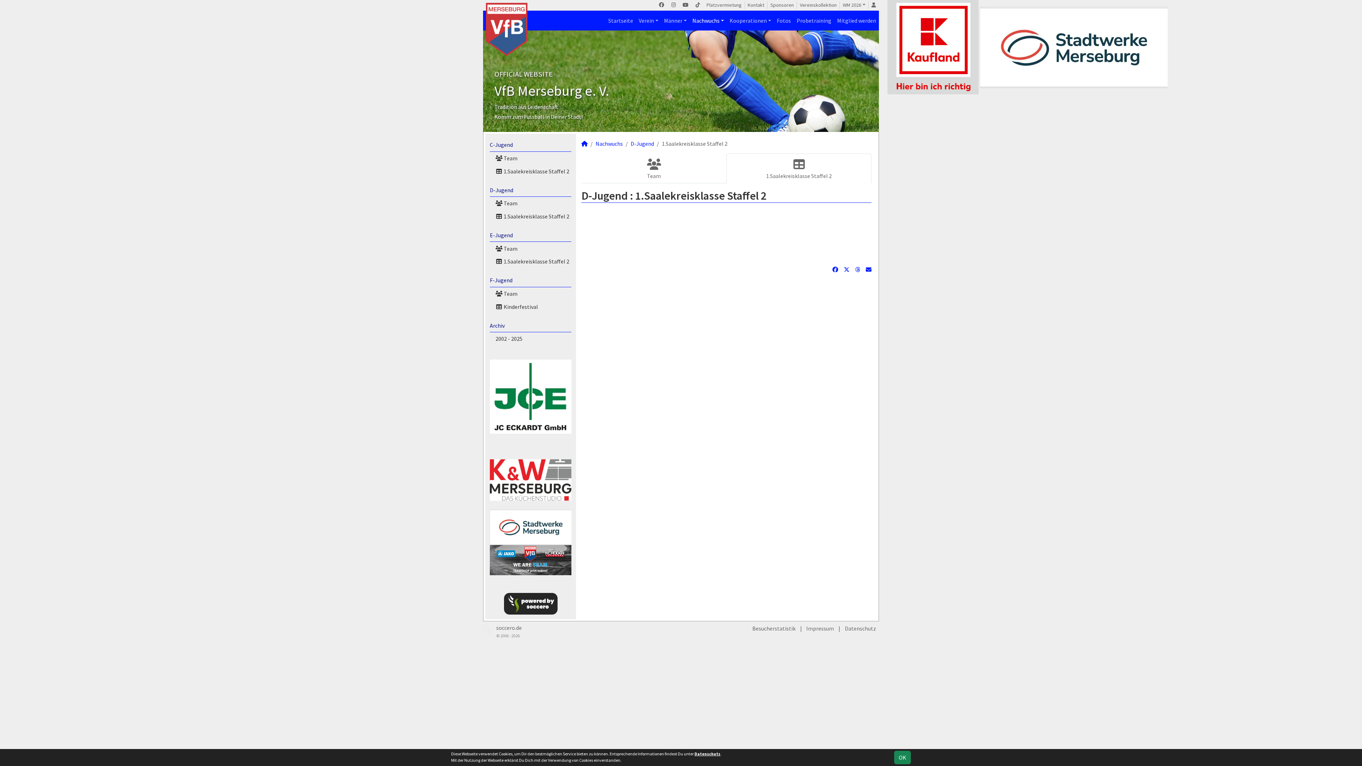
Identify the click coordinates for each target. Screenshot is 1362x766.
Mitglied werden (856, 20)
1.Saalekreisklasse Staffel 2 (536, 171)
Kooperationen (748, 20)
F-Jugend (501, 280)
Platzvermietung (724, 5)
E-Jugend (501, 235)
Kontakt (756, 5)
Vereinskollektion (818, 5)
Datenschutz (860, 628)
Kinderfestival (520, 306)
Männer (673, 20)
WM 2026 (852, 5)
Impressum (820, 628)
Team (510, 158)
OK (902, 757)
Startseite (620, 20)
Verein (646, 20)
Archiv (497, 325)
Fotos (784, 20)
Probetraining (814, 20)
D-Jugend (501, 190)
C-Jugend (501, 144)
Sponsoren (782, 5)
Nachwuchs (706, 20)
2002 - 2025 (508, 338)
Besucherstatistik (774, 628)
